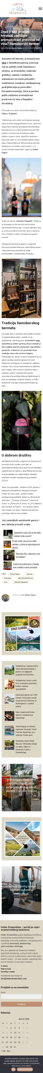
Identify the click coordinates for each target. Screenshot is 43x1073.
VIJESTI (38, 48)
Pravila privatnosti (25, 1069)
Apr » (9, 1051)
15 (7, 1037)
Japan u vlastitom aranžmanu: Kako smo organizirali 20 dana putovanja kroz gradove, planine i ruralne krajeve (21, 783)
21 (3, 1042)
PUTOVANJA (21, 771)
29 (7, 1047)
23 (11, 1042)
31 (15, 1047)
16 (11, 1037)
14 (3, 1037)
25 (19, 1042)
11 (19, 1033)
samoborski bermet (25, 578)
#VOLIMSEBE (21, 881)
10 (15, 1033)
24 (15, 1042)
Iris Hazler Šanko (15, 48)
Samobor (7, 578)
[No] (40, 1064)
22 (7, 1042)
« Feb (3, 1051)
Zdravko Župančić (21, 582)
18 (19, 1037)
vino (4, 62)
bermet (29, 574)
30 (11, 1047)
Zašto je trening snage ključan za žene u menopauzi (21, 890)
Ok (13, 1069)
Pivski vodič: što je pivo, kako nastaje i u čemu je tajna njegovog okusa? (26, 544)
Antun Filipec (15, 574)
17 (15, 1037)
